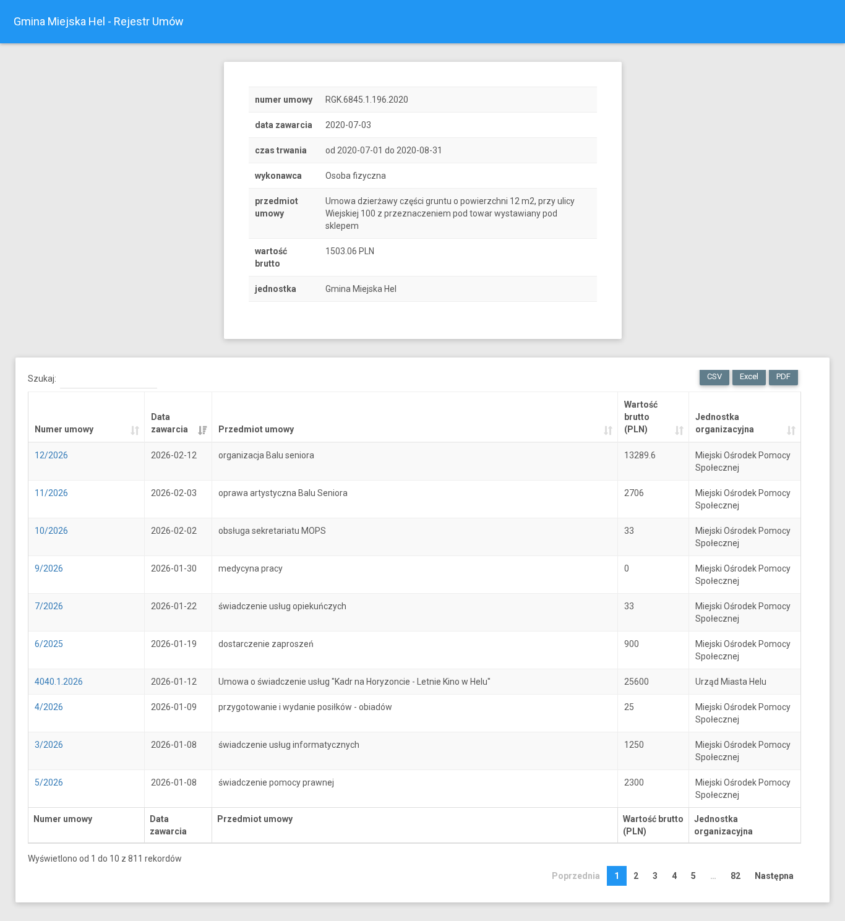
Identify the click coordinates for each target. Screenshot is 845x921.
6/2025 (49, 644)
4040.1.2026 (59, 682)
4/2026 (49, 707)
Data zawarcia (169, 423)
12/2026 (51, 455)
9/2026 (49, 568)
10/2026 (51, 531)
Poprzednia (576, 876)
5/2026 (49, 782)
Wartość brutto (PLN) (641, 417)
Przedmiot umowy (256, 429)
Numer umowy (64, 429)
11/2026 (51, 493)
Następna (774, 876)
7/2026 (49, 606)
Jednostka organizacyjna (724, 423)
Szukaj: (42, 378)
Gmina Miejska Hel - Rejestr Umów (99, 21)
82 (735, 876)
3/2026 (49, 745)
